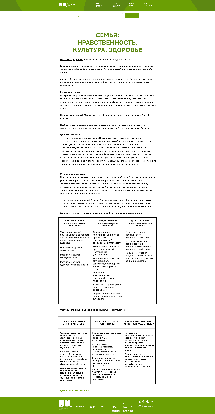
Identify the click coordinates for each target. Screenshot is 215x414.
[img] (65, 405)
